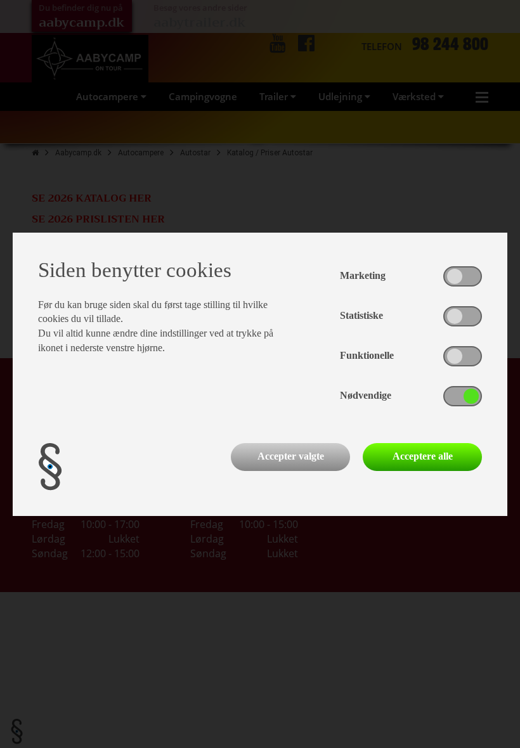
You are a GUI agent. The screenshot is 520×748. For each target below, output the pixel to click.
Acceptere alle (423, 456)
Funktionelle (367, 355)
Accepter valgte (290, 456)
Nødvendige (365, 395)
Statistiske (361, 315)
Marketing (363, 275)
